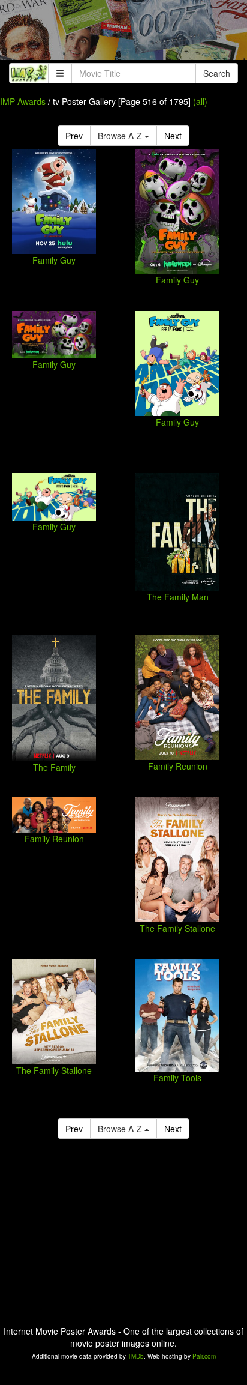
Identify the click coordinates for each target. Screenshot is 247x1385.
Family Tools (177, 1078)
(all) (200, 101)
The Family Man (178, 597)
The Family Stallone (177, 928)
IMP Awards (23, 101)
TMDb (136, 1356)
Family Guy (54, 260)
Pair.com (204, 1356)
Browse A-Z (121, 136)
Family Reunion (177, 766)
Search (216, 73)
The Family (54, 767)
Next (173, 136)
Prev (74, 136)
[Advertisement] (123, 33)
